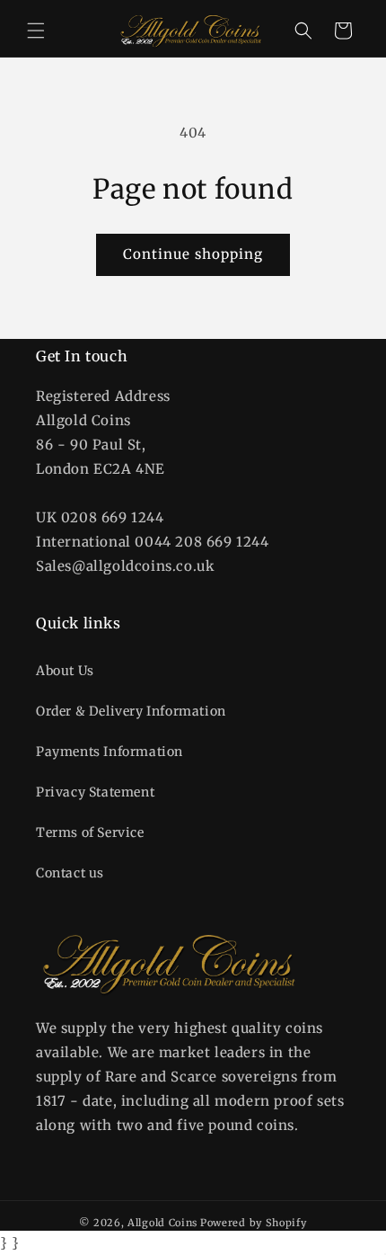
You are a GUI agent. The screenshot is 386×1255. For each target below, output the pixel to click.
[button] (36, 30)
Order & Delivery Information (131, 711)
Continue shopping (193, 254)
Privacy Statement (95, 792)
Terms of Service (90, 832)
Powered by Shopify (253, 1222)
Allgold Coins (162, 1222)
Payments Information (109, 751)
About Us (65, 671)
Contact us (70, 873)
